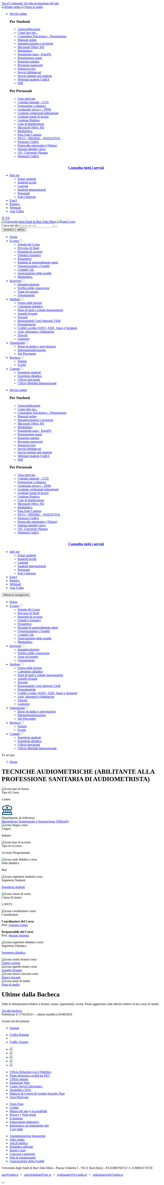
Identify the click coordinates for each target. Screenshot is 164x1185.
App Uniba (17, 211)
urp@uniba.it (10, 1174)
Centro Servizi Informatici (26, 1086)
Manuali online (27, 40)
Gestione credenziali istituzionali (38, 113)
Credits (14, 1107)
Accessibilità (38, 1111)
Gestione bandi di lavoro (33, 116)
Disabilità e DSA (20, 1090)
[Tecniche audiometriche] (29, 221)
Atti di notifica (19, 1143)
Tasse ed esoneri (28, 291)
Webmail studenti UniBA (34, 79)
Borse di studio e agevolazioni (37, 346)
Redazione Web (20, 1082)
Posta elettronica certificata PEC (30, 1075)
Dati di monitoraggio (23, 1157)
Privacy (14, 1114)
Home (13, 237)
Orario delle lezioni (30, 302)
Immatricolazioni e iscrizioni (35, 43)
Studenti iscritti (27, 182)
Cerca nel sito (10, 225)
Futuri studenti (27, 179)
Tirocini (22, 335)
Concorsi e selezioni (22, 1154)
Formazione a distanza (32, 106)
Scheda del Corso (29, 244)
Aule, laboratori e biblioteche (36, 331)
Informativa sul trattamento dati (29, 1125)
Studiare (15, 299)
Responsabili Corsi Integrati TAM (39, 320)
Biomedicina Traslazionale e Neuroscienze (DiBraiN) (35, 821)
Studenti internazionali (32, 189)
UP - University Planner (33, 152)
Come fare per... (28, 32)
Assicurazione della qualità (34, 273)
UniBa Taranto (19, 1042)
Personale (24, 193)
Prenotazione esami (30, 58)
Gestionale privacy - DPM (34, 109)
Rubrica (15, 204)
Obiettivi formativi (29, 255)
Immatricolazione (28, 284)
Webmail (15, 207)
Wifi (20, 83)
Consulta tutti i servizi (86, 168)
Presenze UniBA (28, 142)
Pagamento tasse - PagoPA (34, 54)
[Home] (66, 221)
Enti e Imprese (27, 197)
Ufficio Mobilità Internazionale (37, 383)
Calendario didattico (30, 306)
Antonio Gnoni (18, 925)
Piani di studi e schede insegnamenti (40, 310)
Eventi (22, 364)
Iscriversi (15, 281)
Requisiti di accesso (30, 251)
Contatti (15, 368)
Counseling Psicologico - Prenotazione (42, 36)
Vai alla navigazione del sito (41, 3)
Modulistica (25, 50)
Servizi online (18, 13)
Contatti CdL (26, 269)
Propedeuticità (27, 324)
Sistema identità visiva (32, 149)
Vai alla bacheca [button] (12, 1010)
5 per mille (16, 1129)
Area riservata (26, 98)
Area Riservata (19, 1097)
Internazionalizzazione (32, 350)
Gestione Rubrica (29, 120)
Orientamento (26, 295)
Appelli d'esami (27, 313)
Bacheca (15, 357)
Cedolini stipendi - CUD (33, 102)
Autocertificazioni (29, 29)
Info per (15, 175)
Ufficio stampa (19, 1079)
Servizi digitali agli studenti (35, 76)
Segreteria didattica (30, 376)
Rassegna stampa (28, 61)
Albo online (17, 1139)
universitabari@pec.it (37, 1174)
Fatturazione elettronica (24, 1122)
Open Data (16, 1104)
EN (7, 218)
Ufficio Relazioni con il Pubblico (30, 1072)
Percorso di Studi (28, 248)
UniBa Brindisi (19, 1034)
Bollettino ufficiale (21, 1146)
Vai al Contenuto (12, 3)
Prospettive (25, 259)
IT (3, 218)
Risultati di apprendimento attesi (38, 262)
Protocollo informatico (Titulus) (37, 145)
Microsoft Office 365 (31, 47)
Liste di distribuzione (31, 124)
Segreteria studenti (29, 372)
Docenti (23, 317)
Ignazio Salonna (19, 935)
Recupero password (30, 65)
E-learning (16, 1118)
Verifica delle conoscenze (34, 288)
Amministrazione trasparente (28, 1136)
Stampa (14, 1028)
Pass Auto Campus (29, 134)
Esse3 (13, 200)
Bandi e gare (18, 1150)
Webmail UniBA (28, 156)
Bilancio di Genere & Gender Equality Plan (37, 1093)
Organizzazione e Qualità (34, 266)
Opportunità (17, 342)
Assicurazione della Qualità (27, 1161)
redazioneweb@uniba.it (108, 1174)
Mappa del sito (19, 1111)
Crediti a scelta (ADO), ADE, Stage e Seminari (47, 328)
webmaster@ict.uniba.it (72, 1174)
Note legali (29, 1114)
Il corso (14, 241)
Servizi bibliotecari (29, 72)
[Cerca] (55, 226)
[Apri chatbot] (3, 1182)
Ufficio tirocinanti (29, 379)
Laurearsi (23, 338)
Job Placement (27, 353)
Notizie (22, 361)
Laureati (23, 186)
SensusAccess (26, 68)
